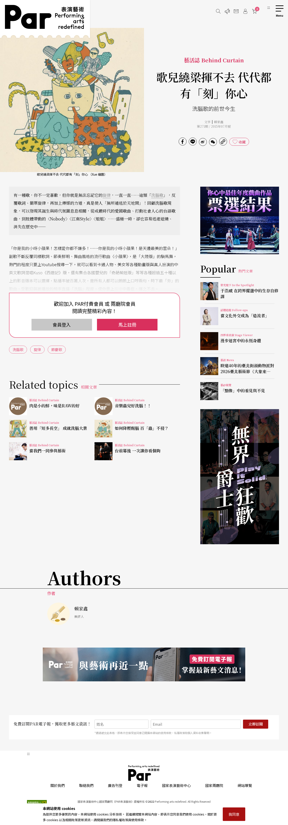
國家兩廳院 (214, 785)
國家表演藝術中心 (176, 785)
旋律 (107, 195)
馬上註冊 (127, 324)
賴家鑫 (218, 122)
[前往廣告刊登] (227, 11)
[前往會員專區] (245, 11)
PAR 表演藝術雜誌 (144, 773)
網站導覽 (245, 785)
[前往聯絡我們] (236, 11)
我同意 (234, 814)
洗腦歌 (157, 195)
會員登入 (62, 324)
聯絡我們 (86, 785)
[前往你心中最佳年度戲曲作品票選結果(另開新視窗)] (239, 220)
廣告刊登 (115, 785)
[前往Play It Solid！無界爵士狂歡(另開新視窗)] (239, 476)
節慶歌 (56, 349)
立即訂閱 (255, 724)
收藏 (242, 142)
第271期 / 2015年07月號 (214, 126)
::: (268, 7)
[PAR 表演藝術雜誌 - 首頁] (45, 19)
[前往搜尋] (218, 11)
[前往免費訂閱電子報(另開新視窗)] (144, 664)
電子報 (142, 785)
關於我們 (57, 785)
